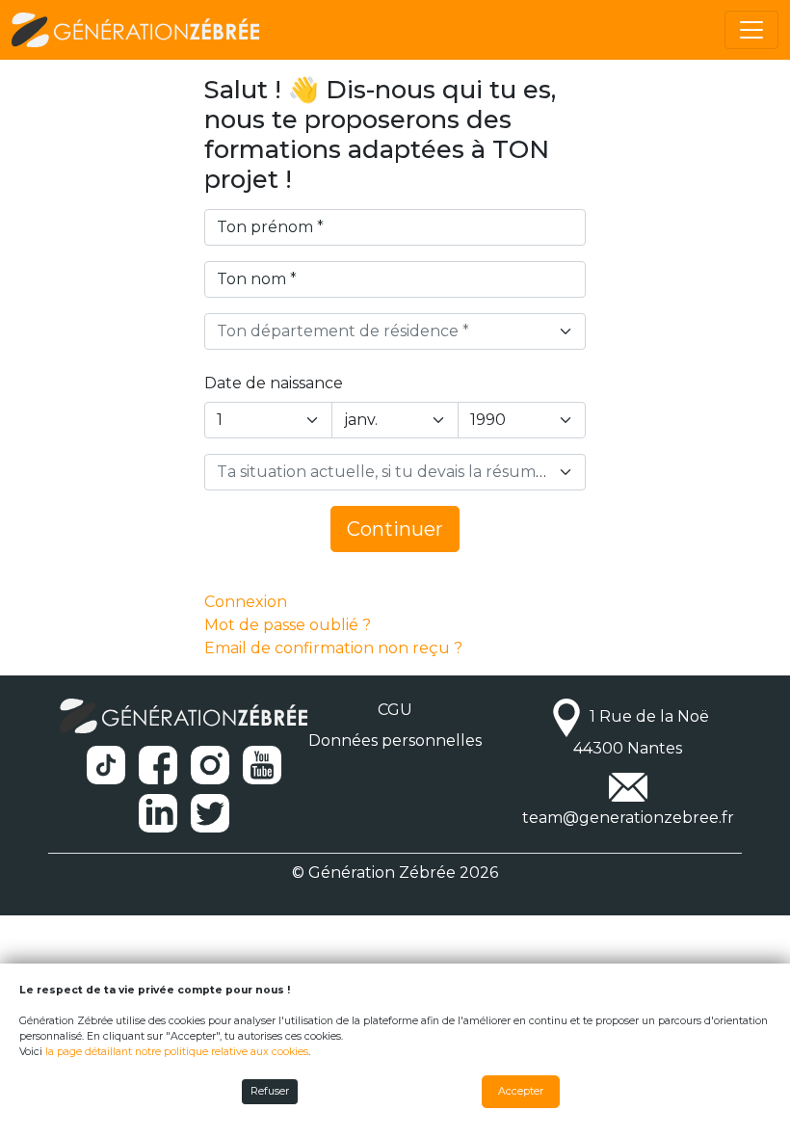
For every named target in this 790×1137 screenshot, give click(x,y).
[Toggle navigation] (751, 30)
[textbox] (383, 331)
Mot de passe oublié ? (287, 625)
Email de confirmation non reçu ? (333, 648)
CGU (395, 710)
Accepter (520, 1091)
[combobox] (395, 331)
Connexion (245, 602)
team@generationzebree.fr (628, 817)
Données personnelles (395, 740)
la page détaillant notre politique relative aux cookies (176, 1051)
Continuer (395, 529)
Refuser (269, 1091)
